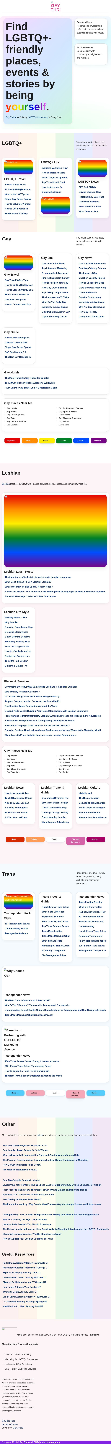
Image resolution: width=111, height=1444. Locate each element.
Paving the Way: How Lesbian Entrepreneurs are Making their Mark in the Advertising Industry (51, 1214)
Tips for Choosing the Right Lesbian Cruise (25, 1219)
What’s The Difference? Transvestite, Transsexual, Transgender (37, 1005)
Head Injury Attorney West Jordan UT (22, 1287)
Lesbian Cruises (10, 1424)
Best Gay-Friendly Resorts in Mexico (21, 1180)
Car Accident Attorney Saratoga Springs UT (25, 1302)
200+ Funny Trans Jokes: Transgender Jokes (28, 1066)
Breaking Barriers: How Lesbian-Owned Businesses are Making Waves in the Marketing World (53, 730)
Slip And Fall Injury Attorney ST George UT (24, 1282)
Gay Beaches (8, 1421)
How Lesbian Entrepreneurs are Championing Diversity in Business (39, 720)
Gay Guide (11, 441)
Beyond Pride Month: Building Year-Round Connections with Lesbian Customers (46, 711)
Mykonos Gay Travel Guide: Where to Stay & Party (28, 1194)
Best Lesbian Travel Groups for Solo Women (25, 1150)
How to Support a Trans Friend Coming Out (27, 1071)
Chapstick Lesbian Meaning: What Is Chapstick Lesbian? (32, 1234)
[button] (3, 6)
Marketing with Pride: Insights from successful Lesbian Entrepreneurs (40, 735)
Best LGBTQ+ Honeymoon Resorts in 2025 (25, 1145)
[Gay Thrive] (55, 6)
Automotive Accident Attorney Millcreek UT (25, 1277)
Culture (63, 441)
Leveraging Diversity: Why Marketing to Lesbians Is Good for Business (41, 687)
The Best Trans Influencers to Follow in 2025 (27, 1000)
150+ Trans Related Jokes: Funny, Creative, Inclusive (32, 1061)
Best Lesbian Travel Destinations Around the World (31, 706)
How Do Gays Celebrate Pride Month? (22, 1165)
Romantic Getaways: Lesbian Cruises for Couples (30, 596)
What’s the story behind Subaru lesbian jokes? (29, 587)
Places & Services (75, 840)
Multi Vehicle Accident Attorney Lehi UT (23, 1306)
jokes (40, 1135)
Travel (45, 441)
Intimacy (97, 441)
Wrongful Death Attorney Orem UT (20, 1292)
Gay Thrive (11, 117)
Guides (94, 839)
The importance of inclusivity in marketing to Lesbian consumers (38, 577)
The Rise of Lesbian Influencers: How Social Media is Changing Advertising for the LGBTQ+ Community (56, 1229)
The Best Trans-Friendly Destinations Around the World (33, 1076)
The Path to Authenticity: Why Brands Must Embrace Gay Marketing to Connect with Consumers (52, 1204)
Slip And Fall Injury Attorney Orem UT (22, 1272)
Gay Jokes (18, 1428)
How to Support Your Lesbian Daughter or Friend (28, 1239)
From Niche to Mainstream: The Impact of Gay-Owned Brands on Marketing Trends (45, 1190)
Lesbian (6, 484)
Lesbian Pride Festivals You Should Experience (27, 1224)
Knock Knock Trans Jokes (55, 907)
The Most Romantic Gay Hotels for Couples (27, 378)
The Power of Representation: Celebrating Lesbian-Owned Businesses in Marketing (45, 1160)
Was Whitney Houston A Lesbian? (22, 692)
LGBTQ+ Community (38, 117)
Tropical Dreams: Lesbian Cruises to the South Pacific (32, 701)
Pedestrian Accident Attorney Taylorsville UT (25, 1263)
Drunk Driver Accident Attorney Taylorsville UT (26, 1297)
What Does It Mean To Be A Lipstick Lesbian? (28, 582)
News (28, 441)
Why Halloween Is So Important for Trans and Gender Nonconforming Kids (41, 1155)
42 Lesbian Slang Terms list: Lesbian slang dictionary (32, 696)
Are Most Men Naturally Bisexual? (20, 1170)
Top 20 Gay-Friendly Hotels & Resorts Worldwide (30, 383)
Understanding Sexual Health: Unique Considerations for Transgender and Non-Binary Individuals (55, 1010)
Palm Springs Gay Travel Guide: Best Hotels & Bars (31, 388)
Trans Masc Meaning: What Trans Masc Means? (29, 1015)
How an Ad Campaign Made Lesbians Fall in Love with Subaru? (37, 725)
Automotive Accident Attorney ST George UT (26, 1268)
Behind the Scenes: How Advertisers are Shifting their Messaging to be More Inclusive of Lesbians (55, 592)
